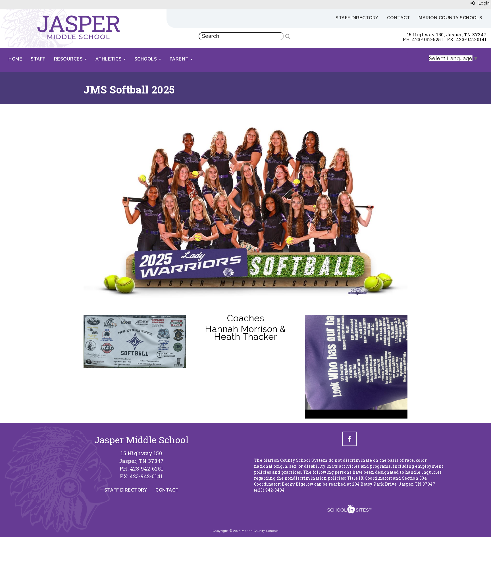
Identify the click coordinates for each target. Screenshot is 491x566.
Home (15, 59)
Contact (398, 17)
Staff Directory (357, 17)
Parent (180, 59)
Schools (146, 59)
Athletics (109, 59)
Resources (69, 59)
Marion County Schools (450, 17)
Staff (38, 59)
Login (482, 3)
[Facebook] (349, 439)
